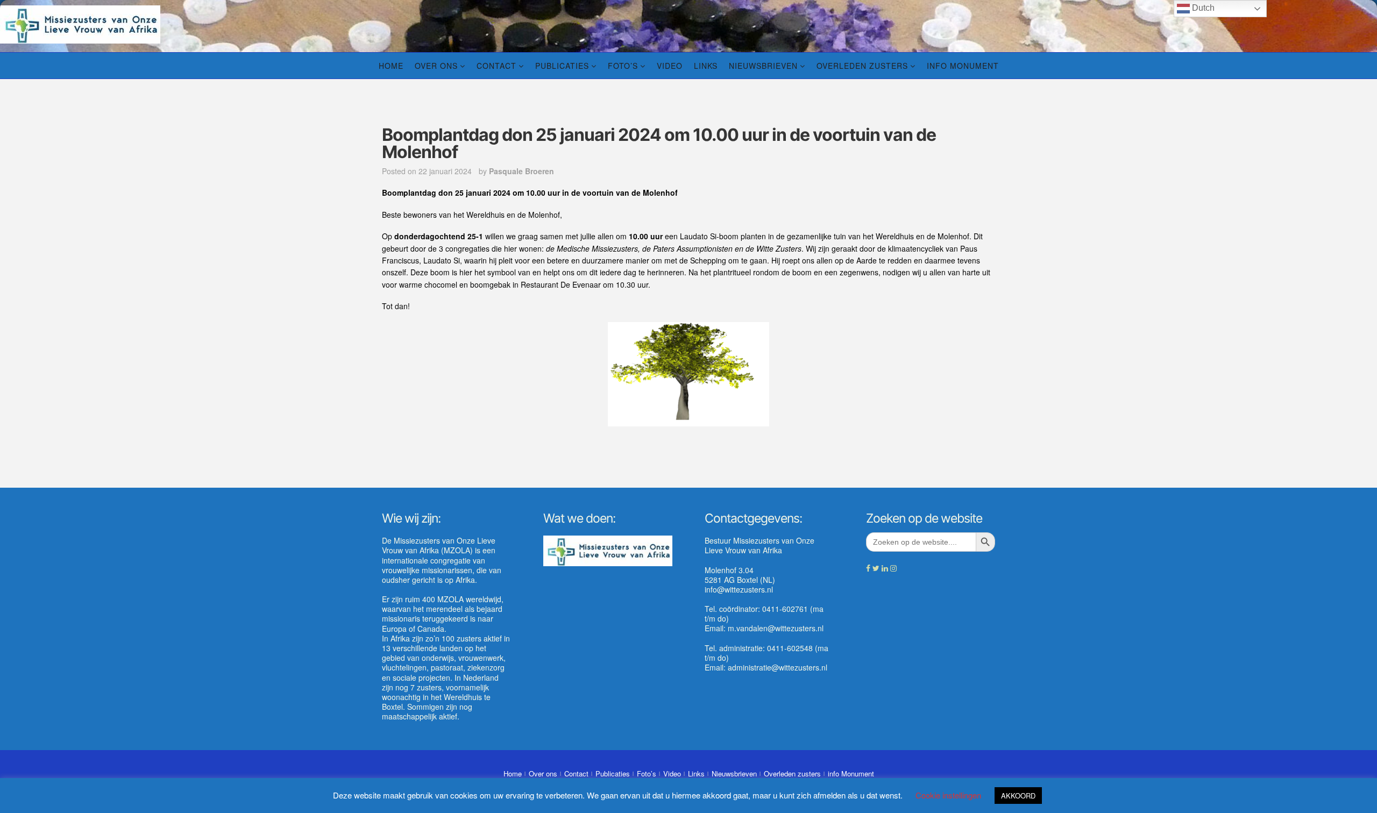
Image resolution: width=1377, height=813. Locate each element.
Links (706, 65)
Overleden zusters (862, 65)
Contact (496, 65)
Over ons (436, 65)
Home (391, 65)
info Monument (963, 65)
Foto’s (623, 65)
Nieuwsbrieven (763, 65)
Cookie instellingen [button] (948, 795)
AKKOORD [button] (1018, 795)
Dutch (1202, 7)
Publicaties (562, 65)
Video (670, 65)
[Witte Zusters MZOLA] (80, 23)
